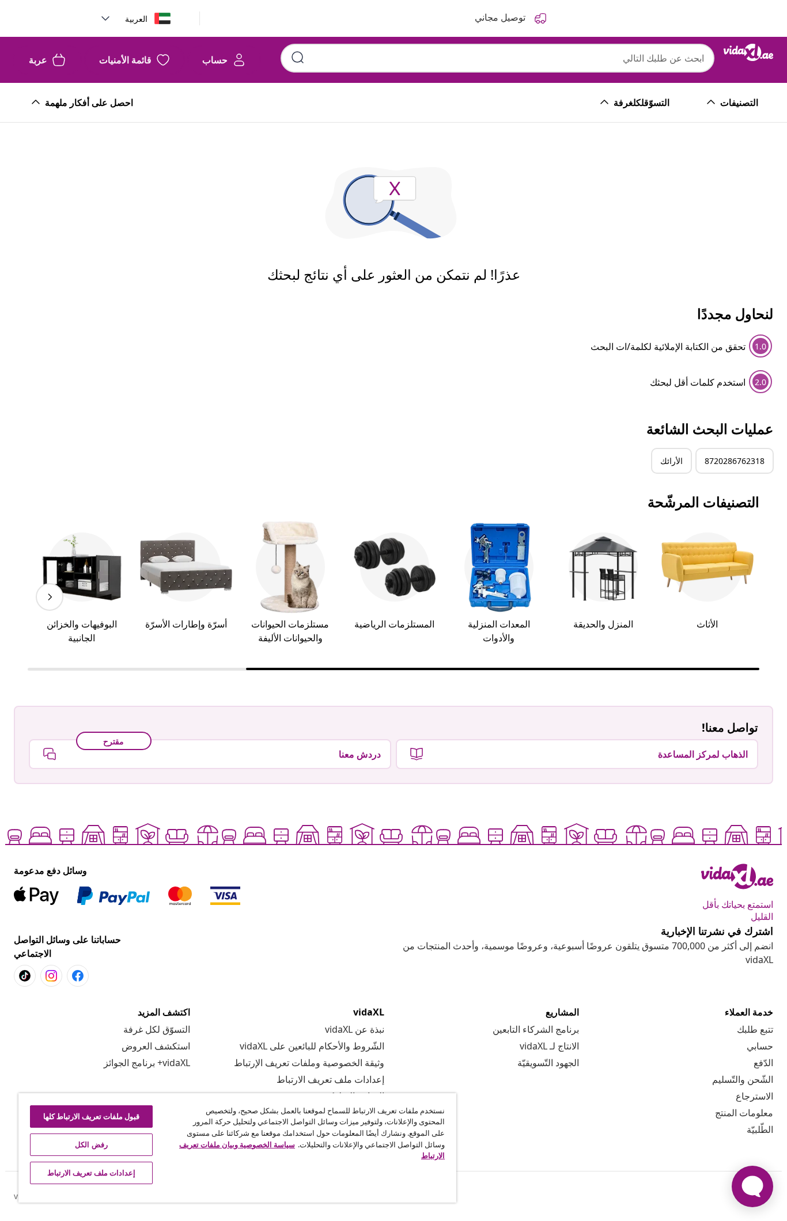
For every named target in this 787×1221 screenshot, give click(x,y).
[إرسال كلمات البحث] (298, 57)
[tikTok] (25, 976)
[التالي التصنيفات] (49, 597)
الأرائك (671, 460)
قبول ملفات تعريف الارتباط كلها (91, 1116)
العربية (136, 18)
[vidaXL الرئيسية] (748, 52)
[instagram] (51, 976)
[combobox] (497, 58)
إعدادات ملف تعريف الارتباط (330, 1079)
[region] (237, 1148)
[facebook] (78, 976)
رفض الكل (91, 1144)
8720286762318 (735, 460)
